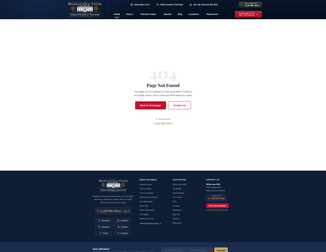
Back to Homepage (150, 105)
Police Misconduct (147, 210)
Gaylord (176, 218)
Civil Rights (144, 214)
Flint (174, 201)
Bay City (176, 214)
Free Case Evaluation (217, 206)
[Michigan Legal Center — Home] (86, 9)
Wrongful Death (146, 201)
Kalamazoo (177, 210)
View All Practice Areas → (150, 223)
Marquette (177, 223)
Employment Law (147, 218)
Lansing (176, 206)
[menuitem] (116, 14)
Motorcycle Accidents (149, 197)
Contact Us (179, 105)
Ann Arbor (177, 197)
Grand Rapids (178, 193)
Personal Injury (146, 184)
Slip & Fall (144, 206)
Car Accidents (145, 189)
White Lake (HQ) (180, 184)
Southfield (177, 189)
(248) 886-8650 (163, 123)
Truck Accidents (146, 193)
